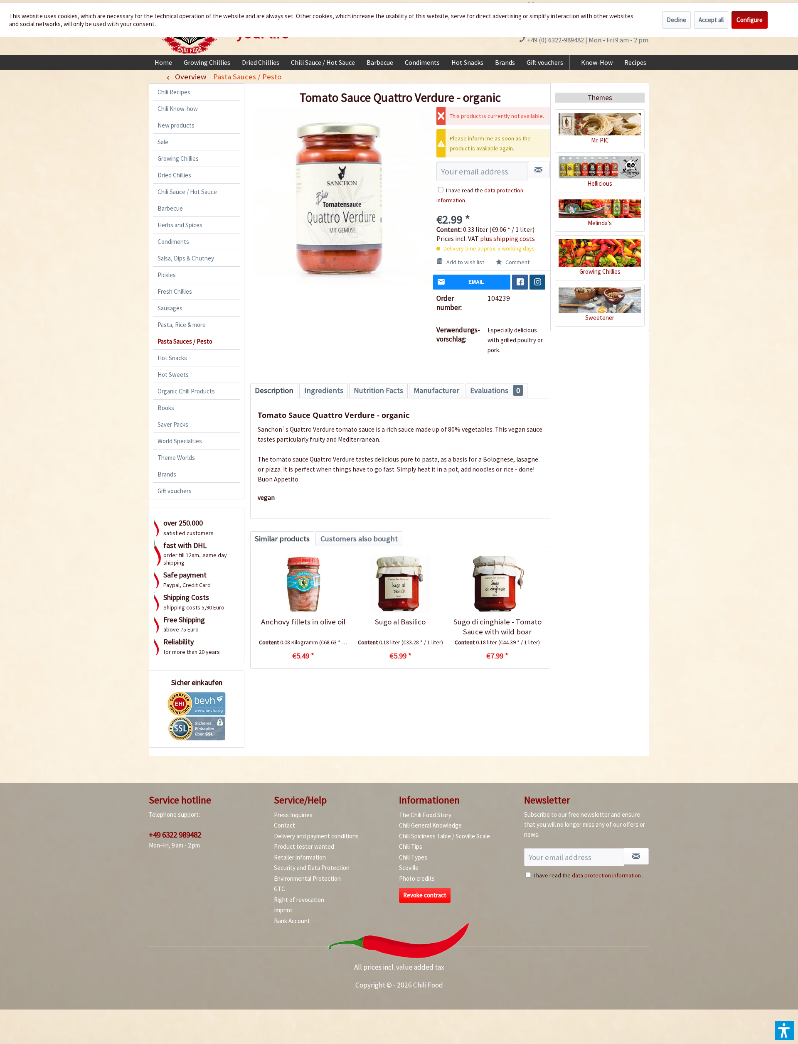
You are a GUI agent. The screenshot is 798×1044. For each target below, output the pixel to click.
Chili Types (413, 857)
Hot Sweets (173, 374)
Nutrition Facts (378, 390)
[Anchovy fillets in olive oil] (303, 584)
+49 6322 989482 (175, 835)
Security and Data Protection (312, 868)
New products (176, 125)
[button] (784, 1030)
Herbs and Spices (180, 225)
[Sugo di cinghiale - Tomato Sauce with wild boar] (497, 584)
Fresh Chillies (175, 291)
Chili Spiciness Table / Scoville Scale (444, 836)
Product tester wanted (304, 846)
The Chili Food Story (425, 815)
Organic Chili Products (186, 391)
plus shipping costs (507, 238)
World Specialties (180, 441)
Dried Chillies (174, 175)
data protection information (606, 875)
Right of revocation (299, 900)
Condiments (173, 242)
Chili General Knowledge (430, 825)
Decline (676, 20)
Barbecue (170, 208)
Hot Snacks (172, 358)
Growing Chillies (178, 158)
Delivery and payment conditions (316, 836)
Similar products (282, 538)
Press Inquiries (293, 815)
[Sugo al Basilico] (400, 584)
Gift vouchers (175, 491)
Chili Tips (410, 846)
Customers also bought (359, 538)
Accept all (711, 20)
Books (166, 408)
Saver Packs (173, 424)
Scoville (409, 868)
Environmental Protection (307, 878)
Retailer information (300, 857)
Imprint (283, 910)
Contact (284, 825)
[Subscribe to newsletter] (636, 856)
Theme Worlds (176, 458)
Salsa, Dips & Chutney (186, 258)
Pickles (167, 275)
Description (274, 390)
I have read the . (588, 875)
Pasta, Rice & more (182, 325)
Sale (163, 142)
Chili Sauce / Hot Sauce (187, 192)
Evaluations (495, 390)
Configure (749, 20)
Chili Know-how (178, 109)
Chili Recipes (174, 92)
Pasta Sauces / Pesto (185, 341)
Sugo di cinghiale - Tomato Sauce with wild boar (497, 626)
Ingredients (323, 390)
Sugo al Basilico (400, 621)
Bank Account (292, 921)
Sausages (170, 308)
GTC (279, 889)
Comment (517, 262)
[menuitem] (163, 62)
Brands (167, 474)
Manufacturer (436, 390)
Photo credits (417, 878)
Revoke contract (424, 895)
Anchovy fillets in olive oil (303, 621)
